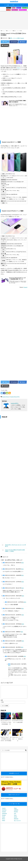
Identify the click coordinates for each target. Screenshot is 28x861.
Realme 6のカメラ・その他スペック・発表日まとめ (17, 739)
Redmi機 (8, 9)
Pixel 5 (13, 7)
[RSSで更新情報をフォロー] (9, 393)
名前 (2, 700)
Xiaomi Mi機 (25, 7)
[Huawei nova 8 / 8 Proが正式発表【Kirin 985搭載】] (22, 41)
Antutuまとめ (15, 9)
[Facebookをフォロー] (4, 393)
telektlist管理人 (15, 403)
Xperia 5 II (19, 7)
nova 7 (18, 67)
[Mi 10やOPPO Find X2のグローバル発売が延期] (17, 716)
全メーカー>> (17, 820)
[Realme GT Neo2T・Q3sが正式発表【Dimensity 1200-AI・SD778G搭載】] (6, 732)
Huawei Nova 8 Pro (15, 396)
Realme (16, 811)
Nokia (3, 820)
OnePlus (4, 809)
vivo (15, 813)
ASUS (15, 816)
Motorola (16, 818)
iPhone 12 (8, 7)
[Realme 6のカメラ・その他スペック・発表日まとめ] (17, 732)
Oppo (15, 808)
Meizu (3, 818)
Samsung (4, 813)
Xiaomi (4, 808)
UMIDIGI (16, 809)
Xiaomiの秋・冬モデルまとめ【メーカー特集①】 (15, 545)
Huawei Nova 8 (6, 396)
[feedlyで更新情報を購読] (7, 393)
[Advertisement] (14, 20)
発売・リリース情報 (15, 38)
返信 (22, 562)
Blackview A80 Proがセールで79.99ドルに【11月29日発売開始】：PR (6, 722)
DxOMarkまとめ (23, 9)
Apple (3, 816)
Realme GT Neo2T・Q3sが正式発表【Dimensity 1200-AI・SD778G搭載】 (6, 739)
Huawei (22, 38)
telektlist (14, 1)
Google (4, 815)
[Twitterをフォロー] (2, 393)
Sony (15, 815)
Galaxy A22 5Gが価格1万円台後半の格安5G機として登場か (15, 550)
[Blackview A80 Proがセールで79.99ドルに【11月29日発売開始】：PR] (6, 716)
